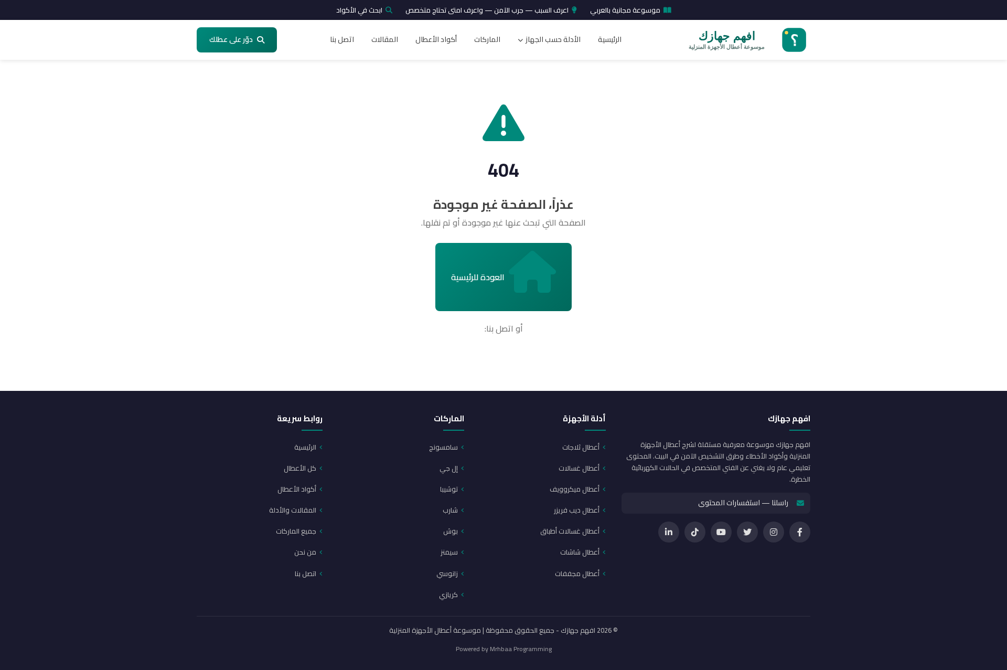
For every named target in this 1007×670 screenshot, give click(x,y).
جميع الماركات (296, 531)
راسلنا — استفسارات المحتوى (743, 502)
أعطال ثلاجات (580, 447)
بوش (450, 531)
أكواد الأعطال (436, 39)
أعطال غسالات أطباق (569, 531)
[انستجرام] (773, 532)
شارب (450, 510)
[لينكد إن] (668, 532)
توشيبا (449, 489)
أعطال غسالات (579, 468)
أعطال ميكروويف (574, 489)
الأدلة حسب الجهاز (553, 39)
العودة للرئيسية (478, 277)
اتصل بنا (342, 39)
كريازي (448, 594)
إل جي (449, 468)
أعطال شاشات (579, 552)
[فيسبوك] (799, 532)
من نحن (305, 552)
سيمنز (449, 552)
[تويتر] (747, 532)
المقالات (384, 39)
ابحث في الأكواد (359, 10)
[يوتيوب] (721, 532)
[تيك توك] (694, 532)
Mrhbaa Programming (521, 649)
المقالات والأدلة (292, 510)
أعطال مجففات (577, 573)
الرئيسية (610, 39)
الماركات (487, 39)
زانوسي (447, 573)
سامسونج (443, 447)
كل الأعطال (300, 468)
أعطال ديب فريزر (576, 510)
